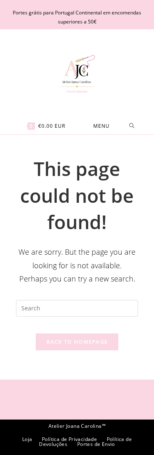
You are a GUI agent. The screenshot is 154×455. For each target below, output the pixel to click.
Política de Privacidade (69, 439)
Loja (27, 439)
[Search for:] (132, 126)
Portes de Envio (96, 444)
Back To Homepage (77, 341)
